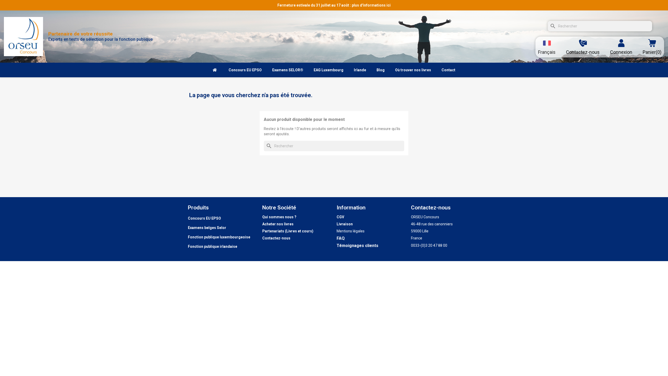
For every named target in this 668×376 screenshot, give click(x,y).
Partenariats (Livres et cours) (287, 231)
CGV (340, 217)
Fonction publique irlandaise (212, 246)
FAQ (341, 238)
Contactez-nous (276, 238)
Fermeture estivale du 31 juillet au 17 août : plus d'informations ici (334, 5)
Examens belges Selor (207, 228)
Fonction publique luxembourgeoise (219, 237)
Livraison (345, 224)
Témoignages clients (357, 245)
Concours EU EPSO (204, 218)
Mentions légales (351, 231)
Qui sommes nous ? (279, 217)
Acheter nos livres (278, 224)
